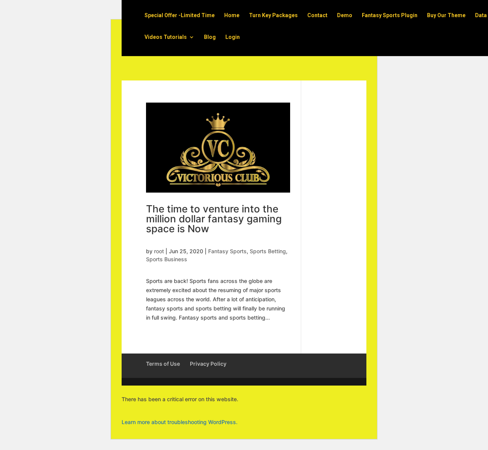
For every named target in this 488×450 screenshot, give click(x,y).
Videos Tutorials (165, 37)
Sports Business (166, 259)
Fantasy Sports (227, 251)
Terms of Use (163, 363)
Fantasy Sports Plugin (389, 15)
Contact (317, 15)
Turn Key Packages (273, 15)
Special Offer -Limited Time (179, 15)
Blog (210, 37)
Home (231, 15)
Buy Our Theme (446, 15)
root (159, 251)
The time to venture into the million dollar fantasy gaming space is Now (214, 219)
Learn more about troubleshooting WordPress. (180, 422)
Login (232, 37)
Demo (344, 15)
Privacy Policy (208, 363)
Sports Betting (268, 251)
